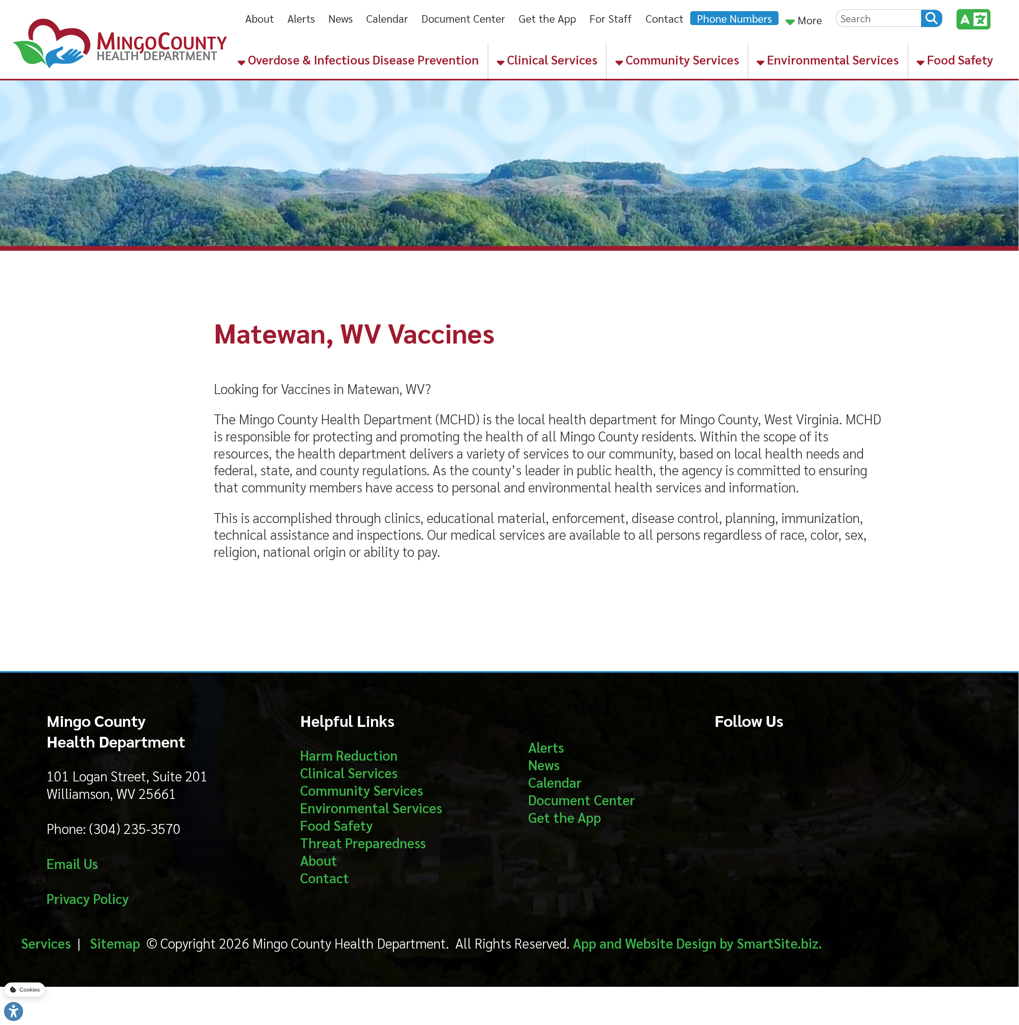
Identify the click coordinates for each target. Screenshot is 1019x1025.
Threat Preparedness (363, 842)
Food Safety (958, 59)
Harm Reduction (349, 755)
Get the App (547, 18)
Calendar (387, 18)
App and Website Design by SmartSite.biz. (697, 943)
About (259, 18)
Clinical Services (550, 59)
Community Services (681, 59)
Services (46, 943)
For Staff (611, 18)
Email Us (72, 863)
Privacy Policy (88, 898)
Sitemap (115, 943)
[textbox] (878, 18)
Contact (664, 18)
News (340, 18)
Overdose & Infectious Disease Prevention (362, 59)
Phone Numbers (734, 18)
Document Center (463, 18)
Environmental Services (831, 59)
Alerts (301, 18)
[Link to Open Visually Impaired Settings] (13, 1011)
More (808, 20)
